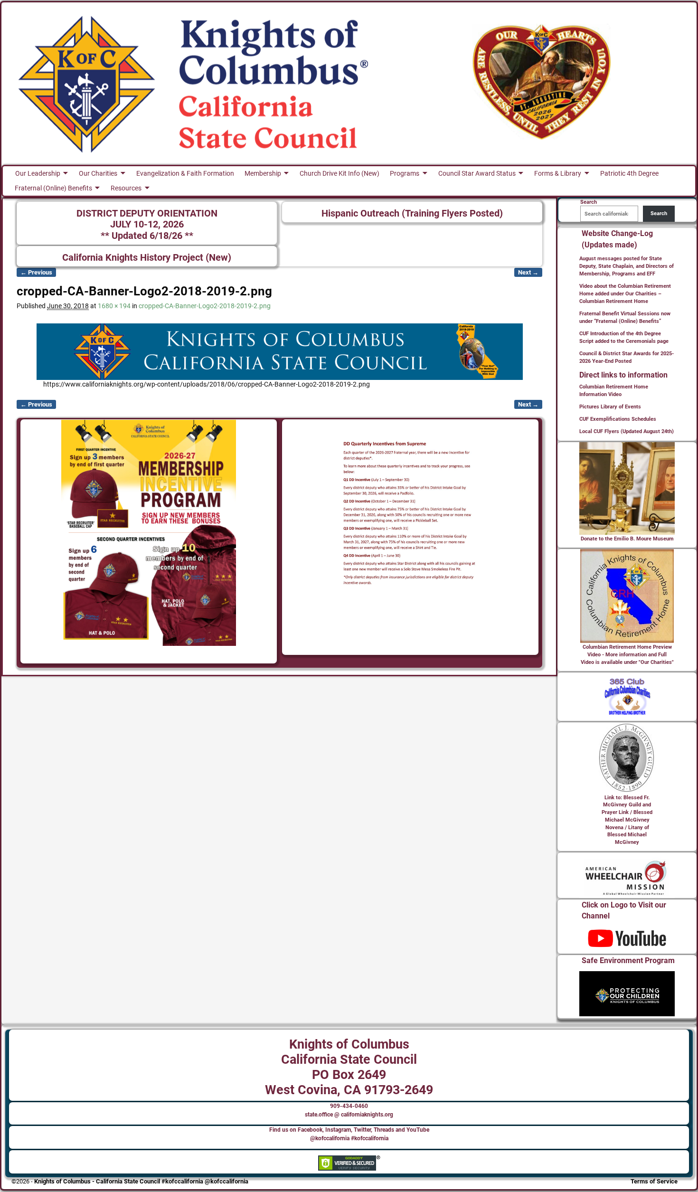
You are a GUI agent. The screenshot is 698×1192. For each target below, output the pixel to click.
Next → (528, 272)
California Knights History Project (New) (146, 257)
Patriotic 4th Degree (629, 173)
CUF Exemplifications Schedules (617, 419)
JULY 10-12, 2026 (147, 224)
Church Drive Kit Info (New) (339, 173)
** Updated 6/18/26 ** (147, 235)
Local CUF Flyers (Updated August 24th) (626, 431)
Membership (263, 173)
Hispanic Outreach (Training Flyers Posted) (412, 213)
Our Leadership (37, 173)
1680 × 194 (114, 306)
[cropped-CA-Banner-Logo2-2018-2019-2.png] (279, 351)
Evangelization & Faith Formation (185, 173)
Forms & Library (557, 173)
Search (659, 213)
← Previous (36, 272)
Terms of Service (654, 1181)
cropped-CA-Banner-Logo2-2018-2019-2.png (205, 306)
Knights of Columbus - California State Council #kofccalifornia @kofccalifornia (141, 1181)
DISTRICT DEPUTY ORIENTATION (146, 213)
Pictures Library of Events (610, 407)
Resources (126, 188)
